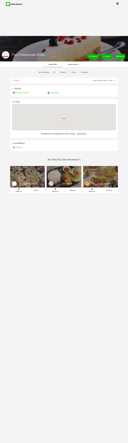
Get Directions (82, 134)
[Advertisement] (64, 22)
